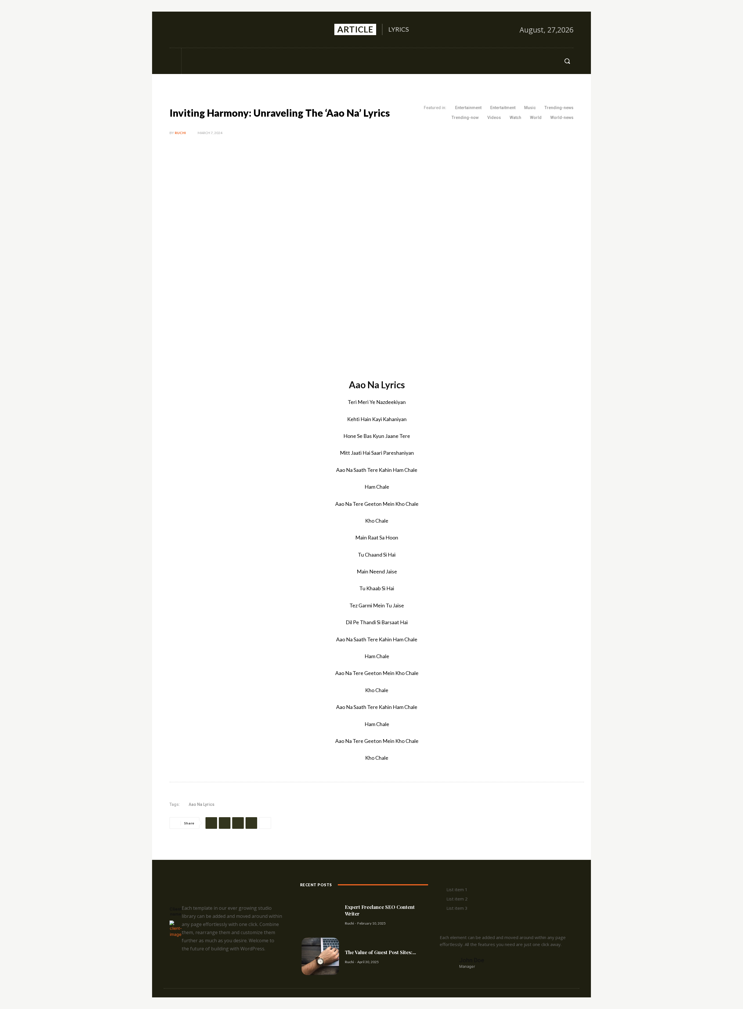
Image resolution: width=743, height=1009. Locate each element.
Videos (494, 117)
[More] (265, 823)
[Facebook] (174, 30)
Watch (515, 117)
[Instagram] (187, 30)
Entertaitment (502, 107)
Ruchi (180, 133)
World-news (562, 117)
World (536, 117)
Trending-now (465, 117)
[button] (567, 61)
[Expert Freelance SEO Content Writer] (320, 914)
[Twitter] (200, 30)
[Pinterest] (238, 823)
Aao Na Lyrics (201, 804)
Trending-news (559, 107)
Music (530, 107)
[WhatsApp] (251, 823)
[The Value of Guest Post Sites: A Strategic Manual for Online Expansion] (320, 956)
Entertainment (468, 107)
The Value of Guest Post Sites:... (380, 952)
